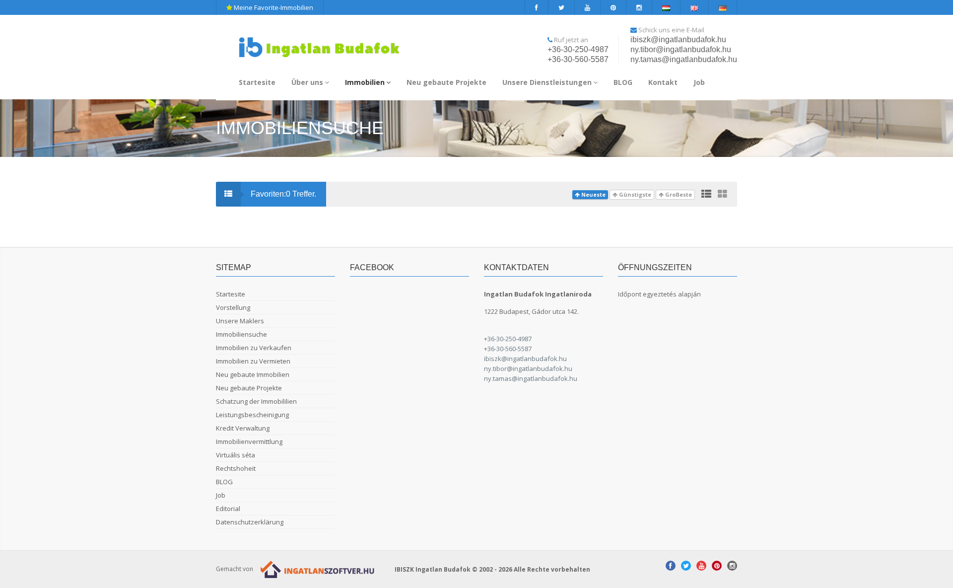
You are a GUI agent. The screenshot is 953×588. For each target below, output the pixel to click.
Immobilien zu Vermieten (253, 361)
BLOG (622, 82)
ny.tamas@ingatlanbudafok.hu (683, 59)
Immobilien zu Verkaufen (253, 347)
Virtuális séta (235, 454)
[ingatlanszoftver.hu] (315, 569)
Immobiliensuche (241, 334)
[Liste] (706, 194)
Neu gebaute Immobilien (252, 374)
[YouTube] (588, 7)
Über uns (307, 82)
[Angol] (695, 7)
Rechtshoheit (236, 468)
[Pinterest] (613, 7)
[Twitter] (561, 7)
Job (699, 82)
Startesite (257, 82)
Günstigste (634, 194)
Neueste (593, 194)
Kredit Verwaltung (243, 428)
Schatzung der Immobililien (256, 401)
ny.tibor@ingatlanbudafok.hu (680, 49)
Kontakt (663, 82)
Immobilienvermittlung (249, 441)
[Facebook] (536, 7)
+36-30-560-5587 (578, 59)
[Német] (723, 7)
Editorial (228, 508)
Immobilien (365, 82)
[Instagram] (639, 7)
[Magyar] (666, 7)
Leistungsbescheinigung (252, 414)
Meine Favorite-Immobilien (272, 7)
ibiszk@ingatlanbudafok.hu (678, 39)
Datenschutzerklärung (249, 521)
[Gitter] (722, 194)
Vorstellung (233, 307)
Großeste (678, 194)
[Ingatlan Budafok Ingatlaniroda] (319, 43)
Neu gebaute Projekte (446, 82)
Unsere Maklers (240, 320)
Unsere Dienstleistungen (547, 82)
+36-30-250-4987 (578, 49)
